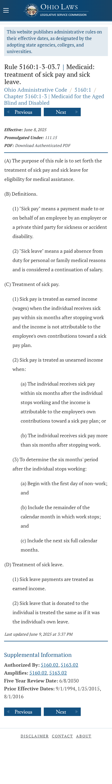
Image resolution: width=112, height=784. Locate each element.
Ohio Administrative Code (35, 89)
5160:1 (82, 89)
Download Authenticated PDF (42, 145)
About (84, 736)
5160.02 (49, 665)
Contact (62, 736)
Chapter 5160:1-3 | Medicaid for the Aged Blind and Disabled (54, 99)
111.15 (51, 137)
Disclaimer (35, 736)
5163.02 (69, 665)
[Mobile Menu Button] (6, 11)
